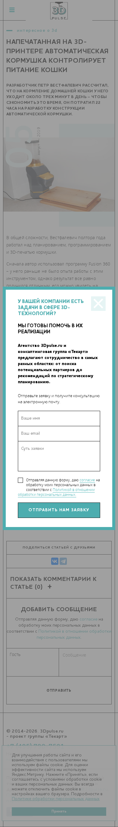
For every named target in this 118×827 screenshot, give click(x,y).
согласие (87, 480)
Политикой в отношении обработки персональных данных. (56, 492)
